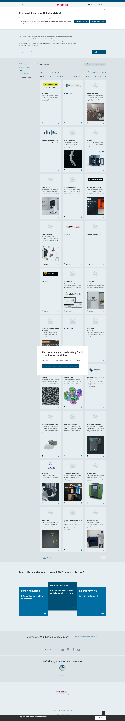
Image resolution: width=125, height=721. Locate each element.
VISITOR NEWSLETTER (98, 21)
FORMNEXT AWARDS (81, 21)
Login (100, 717)
